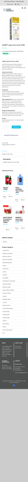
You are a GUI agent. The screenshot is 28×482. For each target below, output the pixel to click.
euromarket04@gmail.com (21, 372)
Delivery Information (7, 367)
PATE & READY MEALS (8, 308)
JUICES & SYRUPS (7, 293)
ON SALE (5, 302)
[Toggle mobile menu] (25, 8)
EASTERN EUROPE (7, 284)
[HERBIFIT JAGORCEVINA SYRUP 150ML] (14, 28)
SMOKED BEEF (6, 314)
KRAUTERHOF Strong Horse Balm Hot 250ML (7, 220)
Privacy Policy (18, 348)
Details (11, 196)
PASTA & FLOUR (6, 305)
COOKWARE (5, 278)
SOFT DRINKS (6, 323)
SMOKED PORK (6, 317)
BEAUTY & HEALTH (11, 144)
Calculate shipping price (11, 135)
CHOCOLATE (6, 268)
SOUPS (4, 326)
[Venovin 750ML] (8, 179)
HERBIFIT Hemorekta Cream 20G (19, 219)
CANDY (4, 265)
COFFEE (4, 271)
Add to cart (16, 127)
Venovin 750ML (5, 188)
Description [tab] (4, 151)
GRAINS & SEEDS (7, 287)
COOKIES (5, 275)
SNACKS (5, 320)
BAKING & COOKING (7, 253)
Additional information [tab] (7, 154)
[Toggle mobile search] (22, 8)
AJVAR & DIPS (6, 250)
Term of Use (18, 346)
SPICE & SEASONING (7, 330)
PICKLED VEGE (6, 311)
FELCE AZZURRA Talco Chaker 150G (19, 190)
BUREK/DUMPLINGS (7, 262)
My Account (4, 365)
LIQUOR (4, 296)
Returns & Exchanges (7, 368)
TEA (4, 333)
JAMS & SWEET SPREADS (8, 290)
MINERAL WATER (7, 299)
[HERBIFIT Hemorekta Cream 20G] (20, 209)
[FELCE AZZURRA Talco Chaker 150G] (20, 179)
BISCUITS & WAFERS (7, 259)
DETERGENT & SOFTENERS (9, 281)
